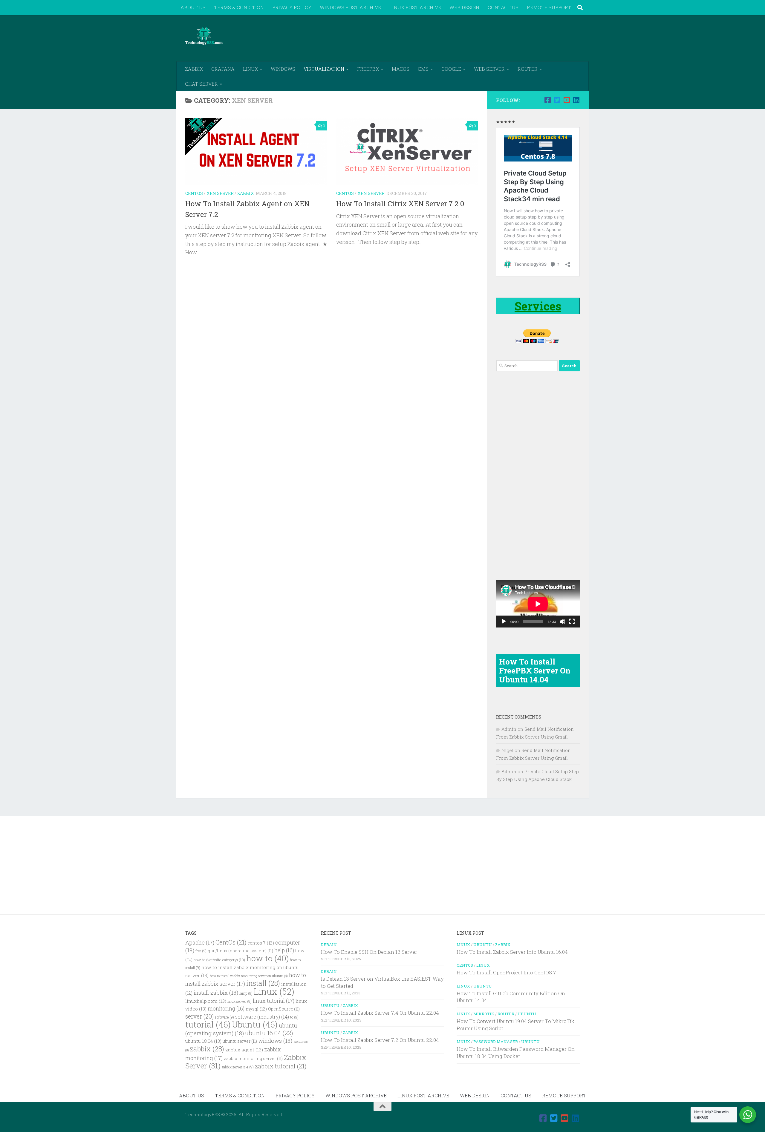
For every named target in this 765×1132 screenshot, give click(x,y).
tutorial (208, 1024)
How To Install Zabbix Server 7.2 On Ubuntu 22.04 (380, 1039)
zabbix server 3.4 (238, 1067)
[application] (538, 603)
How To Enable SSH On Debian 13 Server (369, 951)
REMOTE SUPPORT (549, 7)
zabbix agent (244, 1050)
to (294, 1017)
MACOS (400, 69)
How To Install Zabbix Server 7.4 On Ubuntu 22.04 (380, 1012)
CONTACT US (503, 7)
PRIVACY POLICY (291, 7)
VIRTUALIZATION (324, 69)
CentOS (194, 193)
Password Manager (495, 1041)
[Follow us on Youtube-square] (566, 100)
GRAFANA (223, 69)
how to (267, 958)
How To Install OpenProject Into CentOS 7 (506, 972)
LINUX (250, 69)
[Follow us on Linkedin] (576, 100)
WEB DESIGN (464, 7)
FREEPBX (368, 69)
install (263, 983)
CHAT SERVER (201, 84)
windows (275, 1040)
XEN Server (220, 193)
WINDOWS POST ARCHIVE (350, 7)
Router (506, 1013)
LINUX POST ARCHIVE (415, 7)
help (284, 950)
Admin (508, 729)
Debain (329, 944)
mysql (256, 1009)
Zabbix (245, 193)
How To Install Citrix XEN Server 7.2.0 (400, 203)
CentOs (230, 942)
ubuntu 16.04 (269, 1033)
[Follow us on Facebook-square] (547, 100)
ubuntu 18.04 (203, 1041)
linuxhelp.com (205, 1001)
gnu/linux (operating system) (240, 950)
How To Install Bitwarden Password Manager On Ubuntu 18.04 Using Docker (516, 1052)
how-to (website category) (219, 959)
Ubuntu (255, 1024)
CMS (423, 69)
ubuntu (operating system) (241, 1029)
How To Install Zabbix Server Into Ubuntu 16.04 (512, 951)
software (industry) (262, 1016)
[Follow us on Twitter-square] (557, 100)
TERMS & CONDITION (239, 7)
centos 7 (260, 943)
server (199, 1016)
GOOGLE (451, 69)
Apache (199, 942)
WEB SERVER (489, 69)
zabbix (207, 1048)
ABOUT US (193, 7)
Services (538, 306)
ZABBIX (194, 69)
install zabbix (216, 992)
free (200, 951)
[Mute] (562, 622)
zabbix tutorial (280, 1066)
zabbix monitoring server (253, 1058)
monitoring (226, 1008)
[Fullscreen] (572, 622)
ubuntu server (240, 1041)
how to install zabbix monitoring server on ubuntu (249, 976)
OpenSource (284, 1009)
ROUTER (528, 69)
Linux (274, 991)
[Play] (504, 622)
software (224, 1017)
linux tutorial (273, 1000)
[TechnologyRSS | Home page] (204, 36)
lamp (246, 993)
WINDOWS (283, 69)
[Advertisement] (471, 37)
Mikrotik (483, 1013)
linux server (239, 1001)
